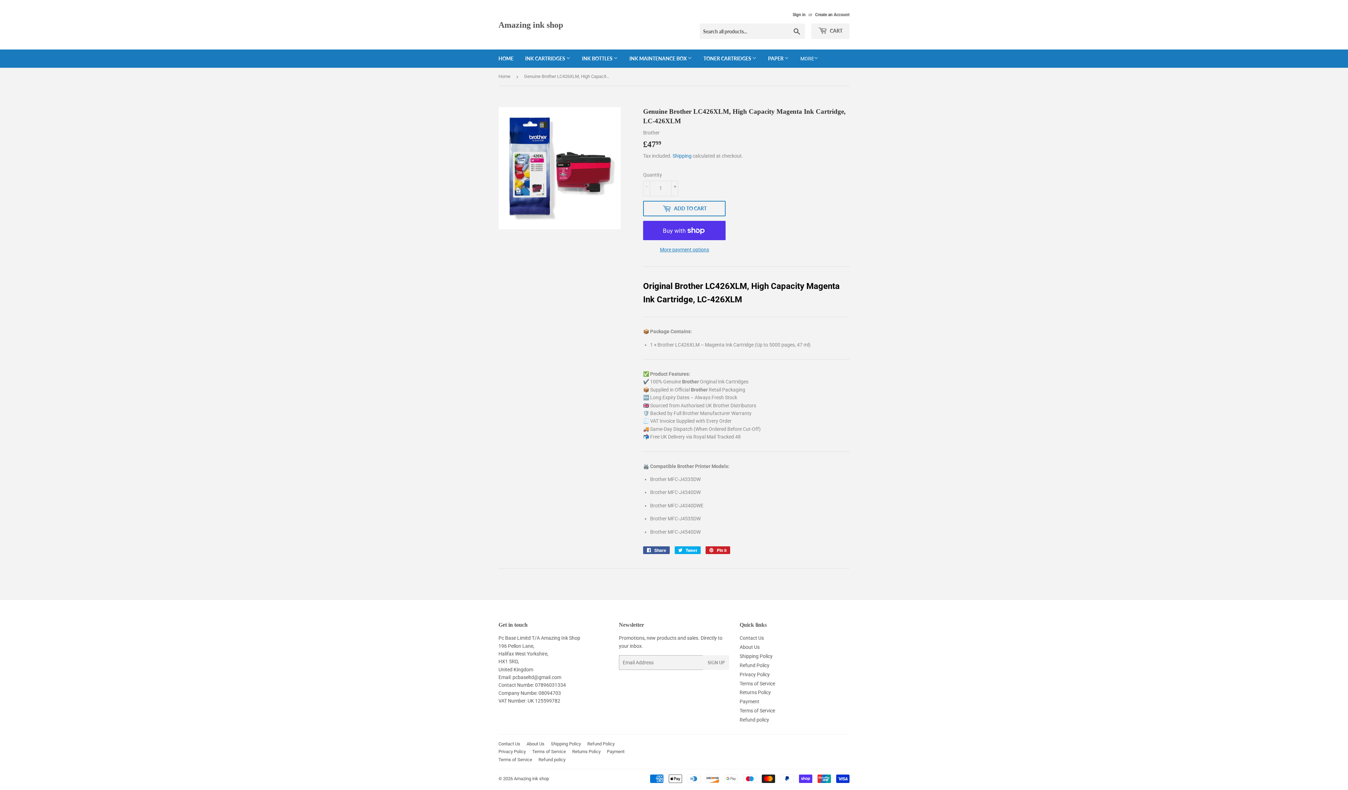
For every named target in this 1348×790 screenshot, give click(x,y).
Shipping (682, 156)
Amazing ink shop (530, 24)
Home (506, 58)
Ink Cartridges (545, 58)
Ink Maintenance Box (658, 58)
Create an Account (832, 14)
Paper (776, 58)
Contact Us (752, 638)
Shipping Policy (756, 656)
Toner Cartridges (727, 58)
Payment (749, 701)
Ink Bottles (598, 58)
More (807, 58)
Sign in (799, 14)
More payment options (684, 249)
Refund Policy (754, 665)
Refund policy (754, 720)
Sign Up (716, 662)
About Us (750, 647)
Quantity (652, 175)
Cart (835, 31)
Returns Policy (755, 692)
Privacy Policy (755, 674)
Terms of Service (757, 683)
